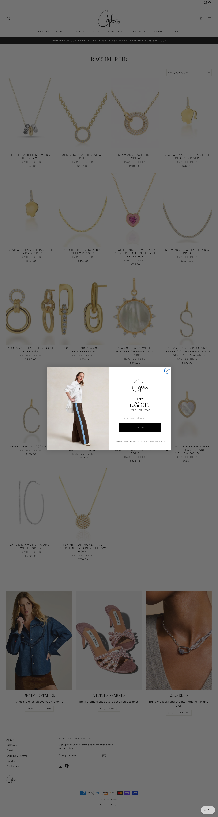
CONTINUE (140, 428)
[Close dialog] (167, 370)
